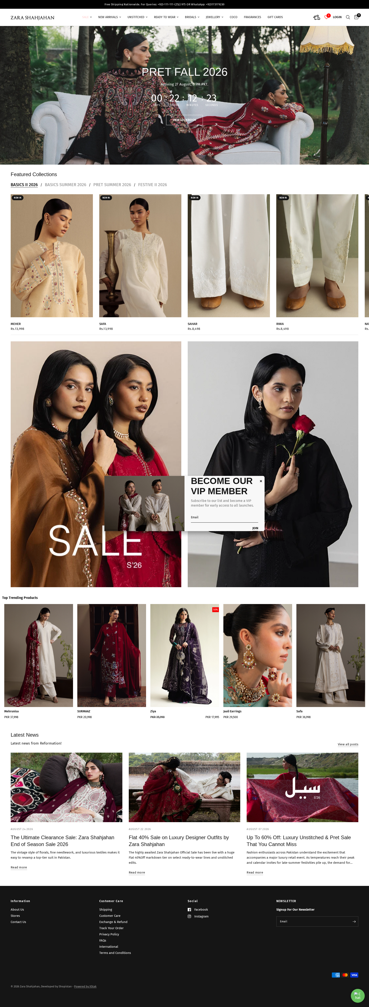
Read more (19, 867)
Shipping (105, 909)
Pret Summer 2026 (112, 184)
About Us (17, 909)
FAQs (102, 940)
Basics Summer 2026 (65, 184)
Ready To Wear (164, 17)
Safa (102, 324)
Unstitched (135, 17)
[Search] (348, 17)
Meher (16, 324)
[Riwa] (317, 255)
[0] (355, 17)
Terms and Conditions (115, 953)
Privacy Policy (109, 934)
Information (20, 901)
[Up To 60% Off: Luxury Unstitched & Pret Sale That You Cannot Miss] (302, 787)
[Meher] (52, 255)
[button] (184, 120)
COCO (233, 17)
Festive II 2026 (152, 184)
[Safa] (140, 255)
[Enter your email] (354, 921)
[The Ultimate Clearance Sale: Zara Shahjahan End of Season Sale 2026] (66, 787)
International (108, 947)
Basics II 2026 (24, 184)
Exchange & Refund (113, 922)
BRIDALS (190, 17)
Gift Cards (275, 17)
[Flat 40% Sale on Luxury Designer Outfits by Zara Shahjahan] (184, 787)
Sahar (192, 324)
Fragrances (252, 17)
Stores (15, 916)
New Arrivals (108, 17)
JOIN (255, 528)
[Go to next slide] (348, 663)
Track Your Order (111, 928)
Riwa (280, 324)
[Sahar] (229, 255)
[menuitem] (87, 17)
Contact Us (18, 922)
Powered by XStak (85, 986)
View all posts (348, 744)
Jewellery (213, 17)
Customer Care (111, 901)
